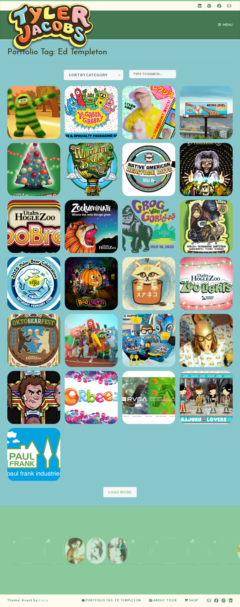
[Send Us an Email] (229, 5)
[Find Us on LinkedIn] (199, 5)
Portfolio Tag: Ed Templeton (113, 600)
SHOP (193, 600)
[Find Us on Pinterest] (209, 5)
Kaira (43, 600)
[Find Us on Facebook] (219, 5)
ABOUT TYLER (165, 600)
